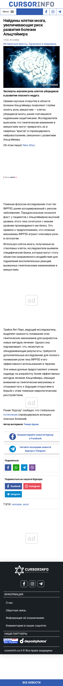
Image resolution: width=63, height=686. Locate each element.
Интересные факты (15, 43)
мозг (26, 504)
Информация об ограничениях (25, 618)
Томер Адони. (31, 424)
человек (17, 504)
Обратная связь (16, 610)
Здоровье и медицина (42, 43)
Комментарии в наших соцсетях (26, 625)
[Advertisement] (31, 162)
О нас (9, 602)
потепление (10, 414)
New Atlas (29, 145)
